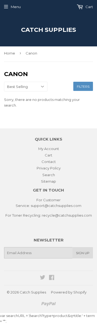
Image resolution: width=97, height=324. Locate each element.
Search (48, 175)
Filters (83, 86)
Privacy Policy (49, 168)
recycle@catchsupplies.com (67, 215)
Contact (48, 161)
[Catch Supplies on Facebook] (51, 278)
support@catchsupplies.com (56, 205)
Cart (89, 7)
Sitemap (48, 181)
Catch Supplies (48, 29)
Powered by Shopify (68, 292)
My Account (48, 148)
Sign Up (82, 253)
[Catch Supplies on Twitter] (42, 278)
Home (9, 53)
